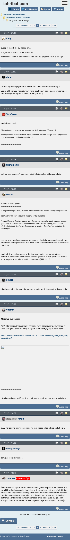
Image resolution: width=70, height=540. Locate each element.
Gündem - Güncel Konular (18, 17)
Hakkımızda (51, 537)
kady (8, 38)
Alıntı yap (63, 65)
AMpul (21, 418)
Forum (15, 9)
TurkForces (11, 114)
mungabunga (13, 448)
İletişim (61, 537)
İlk (18, 25)
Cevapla (10, 520)
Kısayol (57, 33)
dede (8, 77)
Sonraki (46, 25)
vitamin (10, 309)
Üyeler (47, 9)
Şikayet (61, 33)
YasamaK (10, 478)
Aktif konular (31, 9)
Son (54, 25)
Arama (60, 9)
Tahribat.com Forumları (14, 14)
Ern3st (9, 279)
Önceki (24, 25)
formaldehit (12, 164)
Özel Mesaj (66, 33)
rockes (9, 194)
